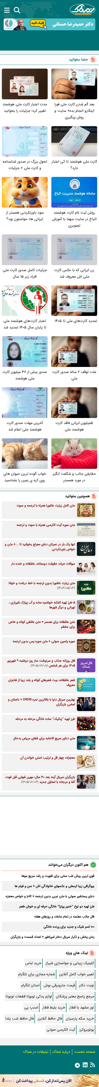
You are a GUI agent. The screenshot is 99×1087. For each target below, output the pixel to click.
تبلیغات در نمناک (35, 1052)
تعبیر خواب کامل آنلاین (76, 974)
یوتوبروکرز (86, 1029)
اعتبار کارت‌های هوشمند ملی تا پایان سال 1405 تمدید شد (24, 324)
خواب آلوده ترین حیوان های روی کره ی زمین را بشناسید (24, 477)
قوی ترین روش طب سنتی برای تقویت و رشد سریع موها (58, 876)
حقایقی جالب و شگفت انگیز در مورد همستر (74, 477)
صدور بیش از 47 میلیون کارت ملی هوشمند (25, 375)
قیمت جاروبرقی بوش (59, 985)
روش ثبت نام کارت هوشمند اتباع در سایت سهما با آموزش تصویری (74, 219)
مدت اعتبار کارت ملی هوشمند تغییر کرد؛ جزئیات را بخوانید (25, 107)
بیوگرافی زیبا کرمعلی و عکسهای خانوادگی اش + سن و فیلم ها (54, 886)
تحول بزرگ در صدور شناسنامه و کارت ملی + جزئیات (25, 165)
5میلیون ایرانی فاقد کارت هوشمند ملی (74, 426)
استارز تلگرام (30, 985)
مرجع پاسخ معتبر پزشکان (75, 996)
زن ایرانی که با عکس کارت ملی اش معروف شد (74, 273)
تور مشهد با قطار (81, 1007)
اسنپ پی (31, 1007)
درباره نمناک (61, 1052)
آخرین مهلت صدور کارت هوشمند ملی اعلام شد (24, 426)
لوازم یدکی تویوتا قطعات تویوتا (29, 996)
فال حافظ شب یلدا (19, 1018)
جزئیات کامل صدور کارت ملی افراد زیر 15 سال (25, 273)
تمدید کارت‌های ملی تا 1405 (76, 321)
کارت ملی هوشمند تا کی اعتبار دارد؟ (74, 165)
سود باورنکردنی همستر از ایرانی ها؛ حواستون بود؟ (25, 216)
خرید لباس (33, 963)
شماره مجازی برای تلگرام (36, 974)
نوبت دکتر (86, 985)
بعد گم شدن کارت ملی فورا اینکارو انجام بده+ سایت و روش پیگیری (74, 110)
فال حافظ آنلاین (50, 1018)
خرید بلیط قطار (53, 1007)
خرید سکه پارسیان (80, 1018)
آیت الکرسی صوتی (61, 1029)
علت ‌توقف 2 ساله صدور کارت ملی (74, 375)
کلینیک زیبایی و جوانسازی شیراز (70, 963)
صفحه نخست (84, 1052)
